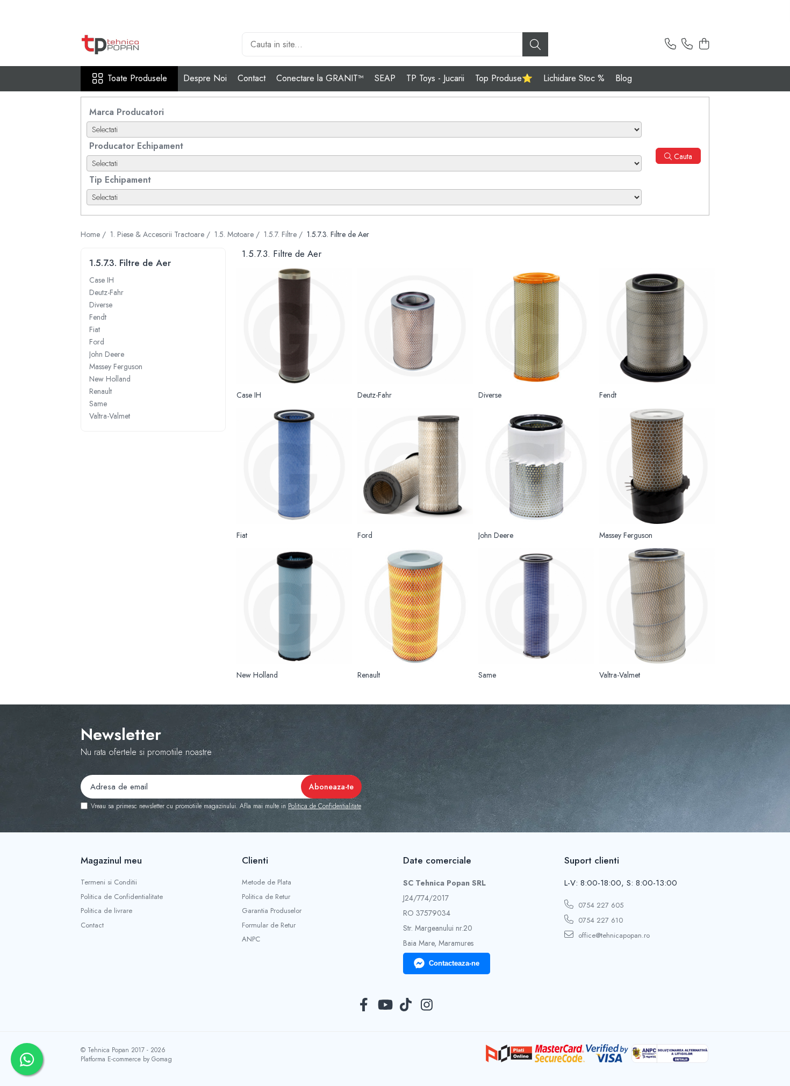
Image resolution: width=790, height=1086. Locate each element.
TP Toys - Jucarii (435, 78)
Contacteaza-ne (454, 963)
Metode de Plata (266, 882)
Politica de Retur (266, 897)
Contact (251, 78)
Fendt (97, 317)
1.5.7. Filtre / (284, 234)
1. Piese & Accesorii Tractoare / (161, 234)
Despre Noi (205, 78)
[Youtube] (384, 1005)
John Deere (106, 354)
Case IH (101, 280)
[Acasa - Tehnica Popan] (134, 44)
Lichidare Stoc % (574, 78)
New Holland (110, 378)
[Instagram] (426, 1005)
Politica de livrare (106, 911)
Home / (94, 234)
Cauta (682, 156)
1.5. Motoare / (238, 234)
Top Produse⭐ (504, 78)
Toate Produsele (137, 78)
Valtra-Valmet (109, 416)
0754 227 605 (599, 905)
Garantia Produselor (271, 911)
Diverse (100, 304)
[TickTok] (405, 1005)
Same (98, 403)
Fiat (94, 329)
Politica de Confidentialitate (324, 806)
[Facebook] (363, 1005)
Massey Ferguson (115, 366)
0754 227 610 (599, 920)
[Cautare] (535, 44)
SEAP (385, 78)
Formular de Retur (269, 925)
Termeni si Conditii (109, 882)
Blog (623, 78)
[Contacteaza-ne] (670, 44)
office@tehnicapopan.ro (613, 935)
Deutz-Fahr (106, 292)
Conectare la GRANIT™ (320, 78)
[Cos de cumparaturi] (703, 44)
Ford (96, 341)
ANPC (251, 939)
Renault (100, 391)
